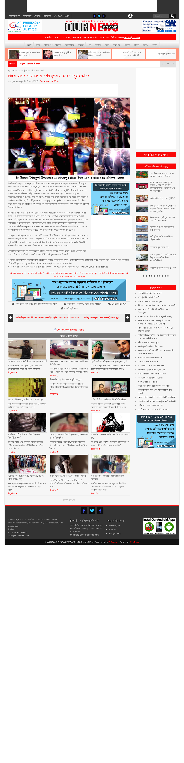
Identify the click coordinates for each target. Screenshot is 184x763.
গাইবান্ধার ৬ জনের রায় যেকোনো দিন (150, 405)
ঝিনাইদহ (80, 304)
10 (168, 276)
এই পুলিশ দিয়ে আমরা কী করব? (148, 297)
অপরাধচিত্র (71, 304)
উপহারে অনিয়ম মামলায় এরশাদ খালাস (150, 357)
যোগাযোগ (37, 16)
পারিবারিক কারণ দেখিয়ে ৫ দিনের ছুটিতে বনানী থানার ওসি (157, 401)
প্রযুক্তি (127, 44)
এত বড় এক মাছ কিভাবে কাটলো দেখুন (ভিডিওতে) (155, 316)
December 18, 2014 (49, 81)
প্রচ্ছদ (29, 44)
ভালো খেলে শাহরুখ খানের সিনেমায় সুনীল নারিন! (154, 386)
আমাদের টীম (27, 16)
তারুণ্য (136, 44)
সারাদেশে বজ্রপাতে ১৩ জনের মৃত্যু (150, 301)
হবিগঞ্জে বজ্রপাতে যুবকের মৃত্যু (148, 342)
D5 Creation (113, 542)
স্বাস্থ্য (107, 44)
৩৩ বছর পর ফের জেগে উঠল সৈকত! (150, 377)
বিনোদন (98, 44)
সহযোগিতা (47, 16)
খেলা (89, 44)
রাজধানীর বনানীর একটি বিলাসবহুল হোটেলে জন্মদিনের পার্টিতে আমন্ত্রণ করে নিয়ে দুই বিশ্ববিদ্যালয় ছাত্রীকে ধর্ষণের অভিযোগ (25, 445)
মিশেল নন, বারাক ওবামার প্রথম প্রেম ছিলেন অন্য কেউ (157, 305)
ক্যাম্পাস (116, 44)
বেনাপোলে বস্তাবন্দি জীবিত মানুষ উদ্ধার (151, 369)
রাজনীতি (58, 44)
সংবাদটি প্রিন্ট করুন (71, 308)
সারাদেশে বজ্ (23, 63)
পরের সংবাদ (94, 317)
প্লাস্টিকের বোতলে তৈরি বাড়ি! (148, 381)
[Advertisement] (92, 6)
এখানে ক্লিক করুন (132, 37)
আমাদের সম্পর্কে (14, 16)
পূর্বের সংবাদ (41, 317)
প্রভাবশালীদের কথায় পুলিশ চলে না (150, 293)
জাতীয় (38, 44)
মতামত (80, 44)
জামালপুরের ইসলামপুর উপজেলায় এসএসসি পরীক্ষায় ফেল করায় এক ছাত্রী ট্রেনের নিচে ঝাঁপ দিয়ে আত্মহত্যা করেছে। (27, 486)
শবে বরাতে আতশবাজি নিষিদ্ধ (148, 361)
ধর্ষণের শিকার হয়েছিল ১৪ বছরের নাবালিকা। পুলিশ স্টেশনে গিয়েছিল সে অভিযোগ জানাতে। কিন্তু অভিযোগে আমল (69, 483)
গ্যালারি (154, 44)
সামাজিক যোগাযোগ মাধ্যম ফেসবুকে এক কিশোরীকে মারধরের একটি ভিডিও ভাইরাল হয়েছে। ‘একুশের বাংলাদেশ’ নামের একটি (108, 486)
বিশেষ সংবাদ (89, 304)
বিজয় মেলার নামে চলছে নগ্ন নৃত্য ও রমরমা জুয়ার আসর (36, 304)
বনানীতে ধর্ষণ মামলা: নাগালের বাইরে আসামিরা (153, 409)
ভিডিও (145, 44)
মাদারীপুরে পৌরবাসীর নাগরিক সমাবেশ (150, 346)
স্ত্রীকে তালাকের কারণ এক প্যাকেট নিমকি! (152, 373)
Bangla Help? (62, 16)
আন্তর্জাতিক (69, 44)
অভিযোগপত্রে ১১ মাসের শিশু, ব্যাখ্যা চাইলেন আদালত (156, 397)
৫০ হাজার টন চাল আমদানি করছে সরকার (151, 365)
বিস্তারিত (11, 372)
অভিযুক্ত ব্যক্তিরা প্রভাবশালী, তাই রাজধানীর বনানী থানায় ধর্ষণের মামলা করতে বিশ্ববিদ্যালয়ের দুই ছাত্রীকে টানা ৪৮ (68, 445)
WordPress (134, 542)
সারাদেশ (47, 44)
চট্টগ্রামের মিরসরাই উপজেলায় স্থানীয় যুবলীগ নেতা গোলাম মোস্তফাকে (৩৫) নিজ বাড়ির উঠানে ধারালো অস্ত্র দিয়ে (69, 387)
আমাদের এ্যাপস (114, 525)
